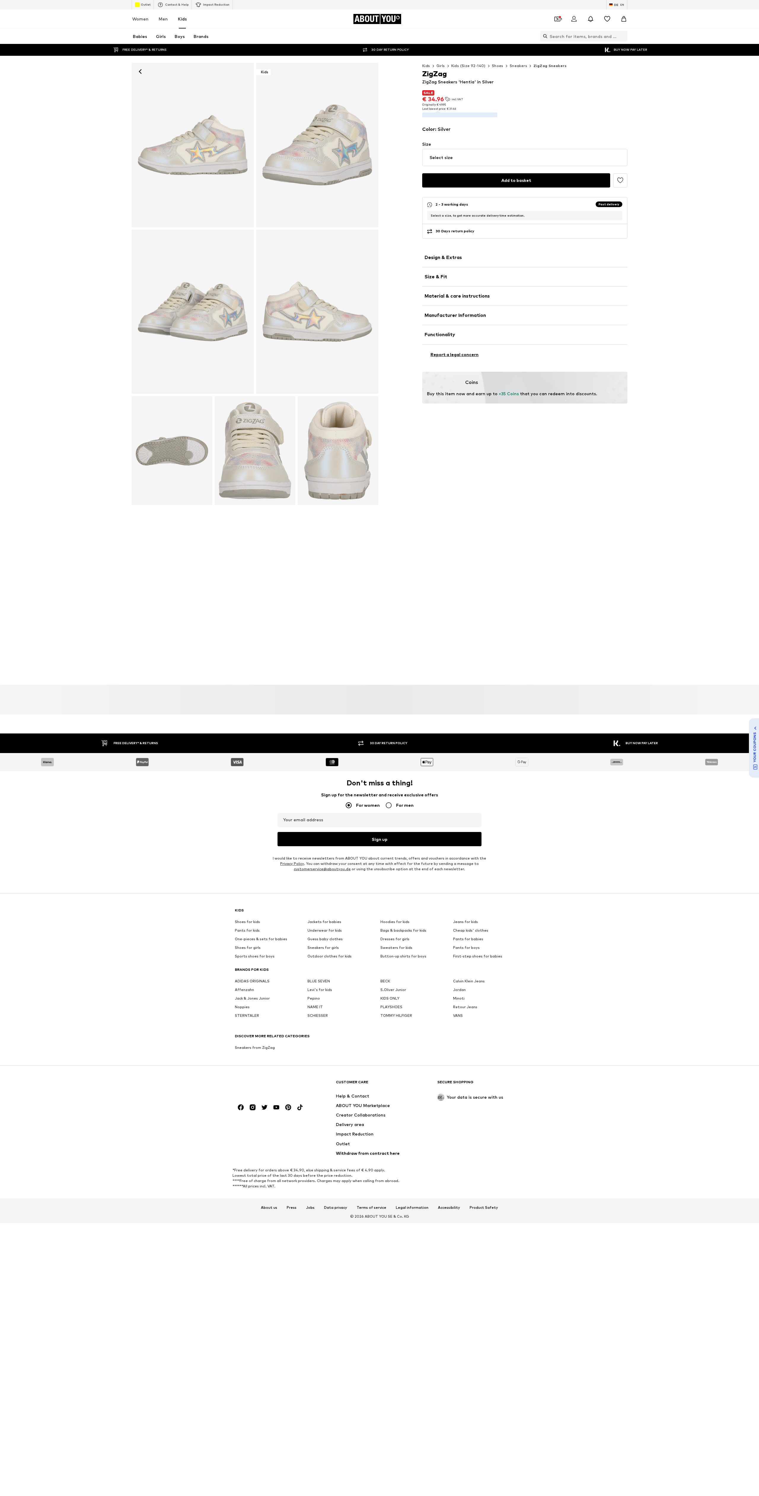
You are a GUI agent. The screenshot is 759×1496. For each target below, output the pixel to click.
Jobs (310, 1207)
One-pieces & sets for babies (261, 939)
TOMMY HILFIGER (396, 1015)
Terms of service (371, 1207)
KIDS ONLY (389, 998)
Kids (182, 18)
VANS (458, 1015)
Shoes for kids (247, 921)
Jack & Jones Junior (252, 998)
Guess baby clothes (325, 939)
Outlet (146, 4)
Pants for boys (466, 947)
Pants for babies (468, 939)
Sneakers (518, 65)
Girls (440, 65)
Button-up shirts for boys (403, 956)
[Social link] (240, 1107)
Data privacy (335, 1207)
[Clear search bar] (623, 36)
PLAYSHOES (391, 1007)
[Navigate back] (140, 71)
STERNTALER (247, 1015)
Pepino (313, 998)
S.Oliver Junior (393, 989)
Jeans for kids (465, 921)
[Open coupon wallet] (557, 19)
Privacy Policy (292, 863)
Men (163, 18)
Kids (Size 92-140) (468, 65)
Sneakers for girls (323, 947)
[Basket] (623, 19)
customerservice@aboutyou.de (322, 869)
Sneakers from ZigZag (255, 1047)
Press (291, 1207)
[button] (524, 165)
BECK (385, 981)
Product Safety (484, 1207)
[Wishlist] (607, 19)
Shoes (497, 65)
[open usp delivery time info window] (618, 223)
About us (269, 1207)
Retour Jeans (465, 1007)
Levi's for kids (319, 989)
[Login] (574, 19)
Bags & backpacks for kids (403, 930)
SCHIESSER (317, 1015)
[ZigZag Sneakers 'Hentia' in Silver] (193, 312)
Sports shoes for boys (255, 956)
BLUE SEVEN (318, 981)
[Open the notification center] (590, 19)
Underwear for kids (324, 930)
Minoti (459, 998)
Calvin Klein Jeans (469, 981)
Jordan (459, 989)
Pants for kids (247, 930)
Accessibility (449, 1207)
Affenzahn (244, 989)
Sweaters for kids (396, 947)
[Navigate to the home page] (267, 1084)
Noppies (242, 1007)
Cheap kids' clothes (470, 930)
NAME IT (315, 1007)
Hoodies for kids (394, 921)
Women (140, 18)
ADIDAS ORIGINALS (252, 981)
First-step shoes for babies (477, 956)
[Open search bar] (543, 36)
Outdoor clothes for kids (329, 956)
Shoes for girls (248, 947)
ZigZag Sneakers (550, 65)
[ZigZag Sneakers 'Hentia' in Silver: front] (193, 145)
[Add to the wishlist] (620, 189)
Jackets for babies (324, 921)
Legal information (412, 1207)
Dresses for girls (394, 939)
